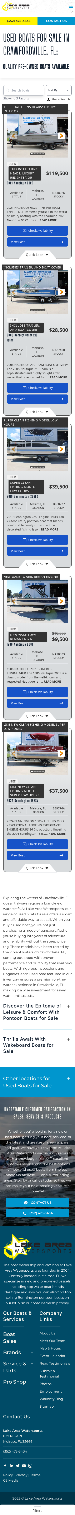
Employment (51, 1391)
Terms (35, 1475)
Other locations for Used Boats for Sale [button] (27, 1082)
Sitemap (47, 1406)
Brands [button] (12, 1352)
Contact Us (56, 21)
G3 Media (11, 1480)
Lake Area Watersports (22, 1431)
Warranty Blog (51, 1399)
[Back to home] (16, 6)
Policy (8, 1475)
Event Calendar (52, 1356)
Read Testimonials (55, 1363)
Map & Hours (50, 1348)
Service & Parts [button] (14, 1367)
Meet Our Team (52, 1341)
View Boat (18, 242)
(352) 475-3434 (15, 1451)
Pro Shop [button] (14, 1382)
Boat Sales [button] (9, 1337)
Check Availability (40, 231)
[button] (71, 6)
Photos (45, 1384)
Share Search (60, 99)
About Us (47, 1333)
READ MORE (48, 220)
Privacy (22, 1475)
